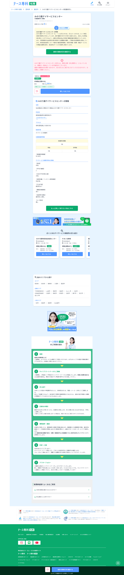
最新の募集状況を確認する (62, 52)
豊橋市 (50, 303)
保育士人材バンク (63, 559)
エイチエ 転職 (88, 556)
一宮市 (37, 303)
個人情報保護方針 (50, 534)
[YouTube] (36, 543)
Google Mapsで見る (40, 118)
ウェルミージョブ (97, 556)
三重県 (56, 283)
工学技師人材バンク (46, 556)
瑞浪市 (61, 291)
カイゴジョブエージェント (24, 559)
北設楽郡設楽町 (39, 293)
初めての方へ (21, 534)
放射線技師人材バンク (23, 556)
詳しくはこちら (65, 91)
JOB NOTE (70, 556)
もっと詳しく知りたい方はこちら (62, 208)
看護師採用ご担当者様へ (31, 534)
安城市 (48, 293)
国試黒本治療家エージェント (59, 556)
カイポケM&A (21, 562)
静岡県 (50, 283)
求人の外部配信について (85, 534)
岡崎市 (55, 293)
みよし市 (68, 291)
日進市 (68, 293)
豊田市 (36, 9)
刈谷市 (76, 291)
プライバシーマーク (100, 517)
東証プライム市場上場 (53, 511)
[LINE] (29, 543)
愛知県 (28, 9)
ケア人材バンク (35, 559)
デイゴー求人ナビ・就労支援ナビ (48, 559)
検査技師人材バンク (34, 556)
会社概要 (58, 534)
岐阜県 (43, 283)
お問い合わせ (65, 534)
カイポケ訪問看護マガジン (75, 559)
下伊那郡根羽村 (39, 291)
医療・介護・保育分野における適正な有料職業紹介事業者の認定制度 (87, 511)
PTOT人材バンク (79, 556)
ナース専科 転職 (16, 9)
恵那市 (55, 291)
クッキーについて (74, 534)
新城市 (61, 293)
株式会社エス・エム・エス (41, 511)
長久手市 (37, 295)
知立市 (81, 293)
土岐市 (48, 291)
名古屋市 (56, 303)
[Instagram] (21, 543)
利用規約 (41, 534)
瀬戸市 (74, 293)
